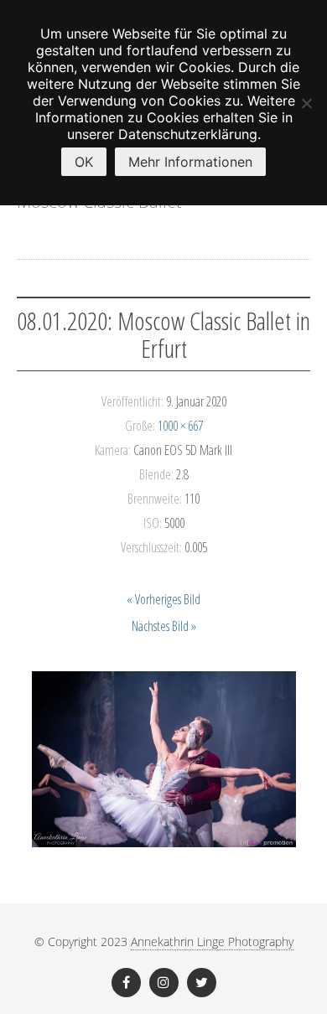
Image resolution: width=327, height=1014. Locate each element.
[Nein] (306, 103)
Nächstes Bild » (164, 626)
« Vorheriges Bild (163, 599)
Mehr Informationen (190, 161)
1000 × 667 (180, 425)
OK (84, 161)
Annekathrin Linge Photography (212, 941)
